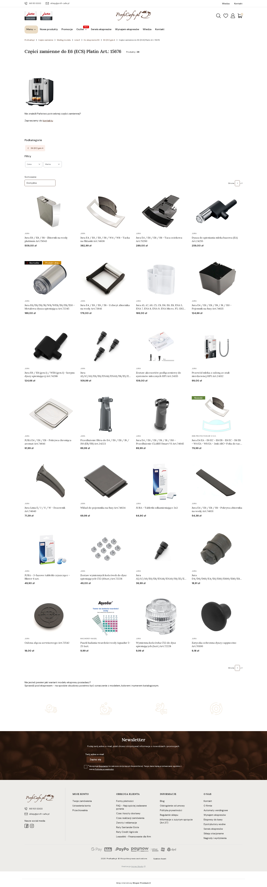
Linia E (77, 40)
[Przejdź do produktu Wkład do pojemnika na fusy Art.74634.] (105, 481)
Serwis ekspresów (213, 828)
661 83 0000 (35, 3)
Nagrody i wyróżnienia (215, 838)
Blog (162, 801)
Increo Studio (137, 866)
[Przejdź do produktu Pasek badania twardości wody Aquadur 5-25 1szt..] (105, 616)
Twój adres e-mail (94, 754)
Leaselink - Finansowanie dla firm (133, 836)
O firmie (208, 805)
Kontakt (208, 801)
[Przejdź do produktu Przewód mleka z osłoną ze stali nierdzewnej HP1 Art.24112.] (217, 346)
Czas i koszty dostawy (128, 813)
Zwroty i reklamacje (126, 822)
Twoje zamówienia (82, 801)
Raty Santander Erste (127, 827)
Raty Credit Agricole (127, 832)
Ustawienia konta (81, 805)
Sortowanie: (31, 177)
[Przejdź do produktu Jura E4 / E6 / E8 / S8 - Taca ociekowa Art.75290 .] (161, 211)
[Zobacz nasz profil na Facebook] (26, 826)
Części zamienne (45, 40)
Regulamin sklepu (169, 815)
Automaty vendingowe (216, 810)
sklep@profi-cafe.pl (59, 3)
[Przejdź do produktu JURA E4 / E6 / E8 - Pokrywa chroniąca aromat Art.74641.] (50, 414)
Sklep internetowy (132, 883)
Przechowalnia (80, 810)
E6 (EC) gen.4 (109, 40)
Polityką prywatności (104, 769)
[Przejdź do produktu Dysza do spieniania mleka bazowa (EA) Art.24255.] (217, 211)
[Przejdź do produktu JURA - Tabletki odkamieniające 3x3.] (161, 481)
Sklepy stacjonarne (214, 833)
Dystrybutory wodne (215, 824)
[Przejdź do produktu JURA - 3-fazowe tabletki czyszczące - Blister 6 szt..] (50, 549)
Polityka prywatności (171, 810)
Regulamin (103, 766)
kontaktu (48, 120)
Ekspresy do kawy (213, 819)
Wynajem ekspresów (215, 815)
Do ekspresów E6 (92, 40)
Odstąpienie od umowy (172, 805)
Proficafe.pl (30, 40)
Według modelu (64, 40)
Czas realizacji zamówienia (130, 818)
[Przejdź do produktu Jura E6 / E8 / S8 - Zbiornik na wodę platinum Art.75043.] (50, 211)
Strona (231, 183)
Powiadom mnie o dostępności (208, 656)
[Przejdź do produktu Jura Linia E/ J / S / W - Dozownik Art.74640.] (50, 481)
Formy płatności (125, 801)
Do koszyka (46, 251)
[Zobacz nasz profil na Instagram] (32, 826)
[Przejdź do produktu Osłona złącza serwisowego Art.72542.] (50, 616)
